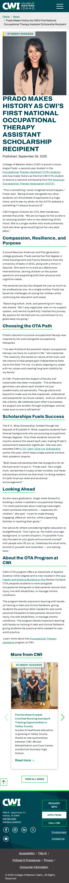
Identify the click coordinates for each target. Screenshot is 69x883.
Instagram (15, 829)
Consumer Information (34, 867)
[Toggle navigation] (60, 6)
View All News (34, 779)
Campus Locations (12, 822)
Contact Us (58, 838)
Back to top (3, 782)
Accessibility (27, 853)
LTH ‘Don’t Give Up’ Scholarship (41, 448)
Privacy (48, 860)
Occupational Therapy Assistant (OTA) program (31, 172)
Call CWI (54, 823)
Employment (59, 832)
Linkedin (24, 829)
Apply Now (54, 815)
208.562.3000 (9, 819)
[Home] (12, 802)
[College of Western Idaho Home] (18, 5)
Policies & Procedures (26, 860)
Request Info (54, 805)
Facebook (6, 829)
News (16, 16)
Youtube (6, 838)
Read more (34, 760)
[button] (62, 717)
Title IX (42, 853)
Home (6, 16)
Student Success (20, 33)
